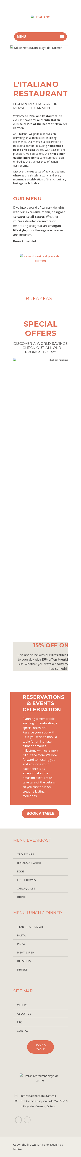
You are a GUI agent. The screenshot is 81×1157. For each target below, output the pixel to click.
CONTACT (23, 1030)
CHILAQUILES (26, 888)
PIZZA (21, 944)
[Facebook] (18, 1119)
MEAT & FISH (25, 952)
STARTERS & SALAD (30, 927)
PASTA (21, 935)
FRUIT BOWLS (26, 880)
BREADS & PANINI (29, 863)
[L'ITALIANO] (40, 17)
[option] (40, 279)
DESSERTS (24, 961)
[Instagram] (27, 1119)
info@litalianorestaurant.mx (38, 1096)
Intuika (17, 1149)
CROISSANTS (25, 854)
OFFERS (22, 1005)
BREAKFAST (41, 298)
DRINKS (22, 897)
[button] (13, 280)
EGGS (20, 871)
